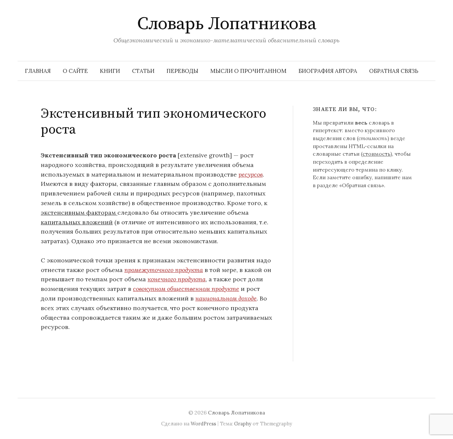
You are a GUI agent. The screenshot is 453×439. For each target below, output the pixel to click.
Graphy (242, 423)
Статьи (143, 71)
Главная (38, 71)
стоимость (376, 153)
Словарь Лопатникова (226, 24)
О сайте (75, 71)
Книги (110, 71)
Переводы (182, 71)
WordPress (203, 423)
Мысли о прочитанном (248, 71)
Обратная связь (393, 71)
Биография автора (327, 71)
